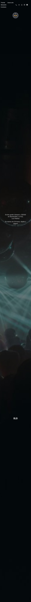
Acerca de (10, 2)
